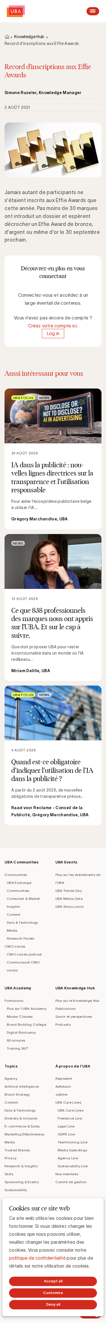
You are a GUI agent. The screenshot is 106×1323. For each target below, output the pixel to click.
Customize (53, 1293)
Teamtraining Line (72, 1142)
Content (13, 914)
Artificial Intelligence (22, 1086)
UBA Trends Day (68, 890)
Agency (11, 1078)
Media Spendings (72, 1150)
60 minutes (16, 1040)
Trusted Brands (17, 1150)
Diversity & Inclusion (21, 1118)
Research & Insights (21, 1166)
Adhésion (63, 1086)
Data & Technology (22, 922)
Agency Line (68, 1158)
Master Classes (20, 1016)
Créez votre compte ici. (53, 325)
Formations (14, 1000)
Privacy (10, 1158)
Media (12, 930)
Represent (63, 1078)
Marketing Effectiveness (24, 1134)
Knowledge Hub (29, 36)
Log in (53, 333)
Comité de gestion (70, 1182)
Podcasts (63, 1024)
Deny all (53, 1304)
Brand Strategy (17, 1094)
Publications (65, 1008)
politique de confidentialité (37, 1257)
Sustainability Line (73, 1166)
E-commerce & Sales (22, 1126)
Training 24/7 (17, 1048)
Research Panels (20, 938)
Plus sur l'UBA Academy (26, 1008)
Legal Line (66, 1126)
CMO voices (15, 946)
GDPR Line (66, 1134)
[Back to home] (16, 11)
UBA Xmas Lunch (69, 906)
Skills (9, 1174)
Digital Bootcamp (21, 1032)
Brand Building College (26, 1024)
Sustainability (16, 1190)
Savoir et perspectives (73, 1016)
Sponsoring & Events (22, 1182)
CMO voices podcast (24, 954)
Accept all (53, 1281)
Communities (16, 875)
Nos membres (67, 1174)
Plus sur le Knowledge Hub (77, 1000)
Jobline (61, 1094)
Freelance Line (70, 1118)
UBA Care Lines (68, 1102)
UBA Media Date (69, 898)
